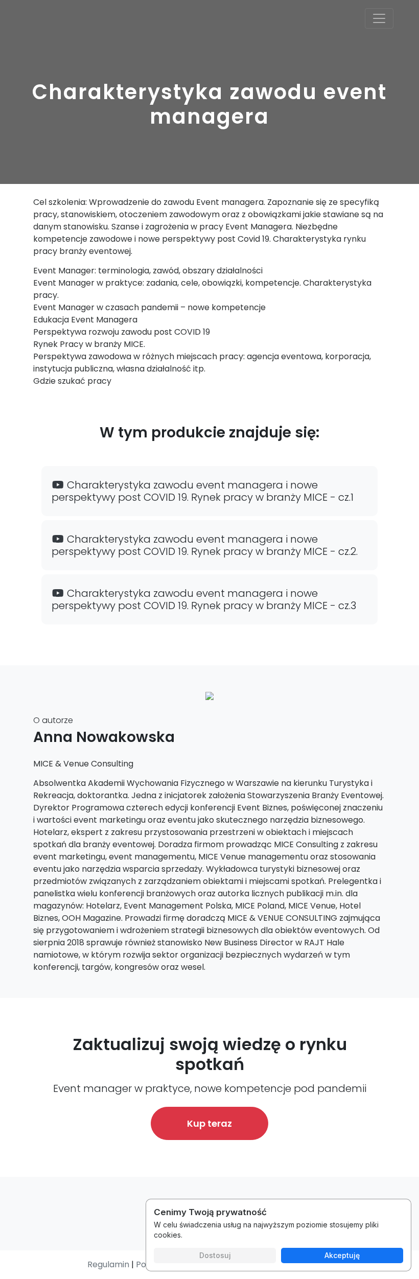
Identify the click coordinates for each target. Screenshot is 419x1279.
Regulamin (108, 1264)
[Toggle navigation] (379, 18)
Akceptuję (342, 1255)
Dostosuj (215, 1255)
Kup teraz (209, 1123)
